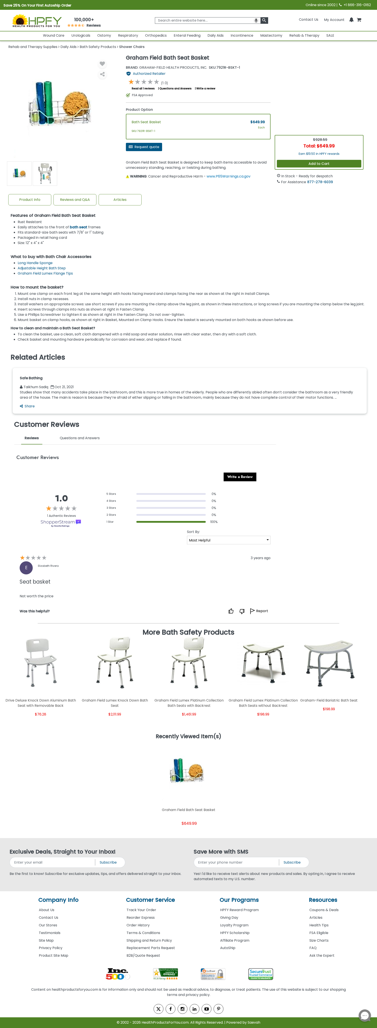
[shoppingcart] (359, 19)
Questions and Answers (175, 88)
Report (262, 610)
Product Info (29, 199)
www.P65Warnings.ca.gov (228, 176)
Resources (323, 900)
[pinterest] (218, 1009)
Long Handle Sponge (35, 262)
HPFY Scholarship (235, 932)
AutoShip (227, 947)
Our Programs (239, 900)
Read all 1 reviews (143, 88)
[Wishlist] (102, 64)
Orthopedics (156, 35)
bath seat (78, 227)
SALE (330, 35)
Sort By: (193, 531)
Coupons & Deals (324, 909)
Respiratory (128, 35)
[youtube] (206, 1009)
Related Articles (38, 357)
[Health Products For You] (36, 20)
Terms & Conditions (143, 932)
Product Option (139, 110)
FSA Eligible (318, 932)
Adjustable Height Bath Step (42, 268)
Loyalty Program (234, 925)
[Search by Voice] (256, 20)
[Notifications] (351, 19)
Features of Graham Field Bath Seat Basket (53, 215)
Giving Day (229, 917)
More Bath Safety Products (189, 632)
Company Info (58, 900)
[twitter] (158, 1009)
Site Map (46, 940)
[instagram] (182, 1009)
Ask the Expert (321, 955)
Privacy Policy (50, 947)
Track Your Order (141, 909)
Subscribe (108, 862)
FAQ (313, 947)
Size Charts (319, 940)
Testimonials (49, 932)
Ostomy (104, 35)
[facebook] (170, 1009)
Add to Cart (318, 163)
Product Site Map (53, 955)
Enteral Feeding (187, 35)
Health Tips (319, 925)
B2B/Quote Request (143, 955)
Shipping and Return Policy (149, 940)
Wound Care (53, 35)
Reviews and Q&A (75, 199)
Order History (138, 925)
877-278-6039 (320, 182)
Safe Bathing (31, 378)
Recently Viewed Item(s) (188, 736)
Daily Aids (215, 35)
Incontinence (242, 35)
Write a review (205, 88)
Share (30, 406)
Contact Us (308, 19)
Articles (120, 199)
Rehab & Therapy (304, 35)
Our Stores (48, 925)
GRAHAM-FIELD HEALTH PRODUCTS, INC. (166, 67)
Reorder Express (141, 917)
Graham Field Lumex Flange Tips (45, 273)
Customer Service (150, 900)
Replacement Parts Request (151, 947)
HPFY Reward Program (239, 909)
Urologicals (80, 35)
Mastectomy (271, 35)
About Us (46, 909)
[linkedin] (194, 1009)
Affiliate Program (234, 940)
